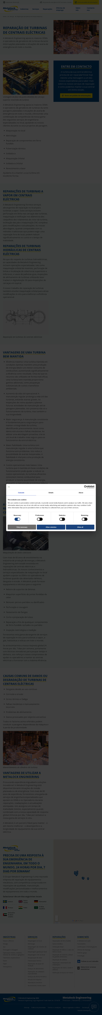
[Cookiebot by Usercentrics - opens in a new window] (85, 486)
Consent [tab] (21, 492)
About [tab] (81, 492)
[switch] (40, 519)
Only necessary (22, 527)
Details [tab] (51, 492)
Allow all (80, 527)
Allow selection (51, 527)
